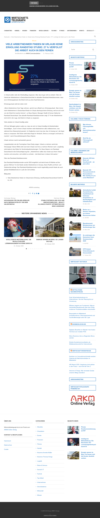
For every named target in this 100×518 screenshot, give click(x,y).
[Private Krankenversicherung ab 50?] (90, 66)
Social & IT (90, 30)
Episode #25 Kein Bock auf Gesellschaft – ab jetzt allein (89, 161)
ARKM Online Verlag (10, 429)
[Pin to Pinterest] (36, 193)
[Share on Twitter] (34, 193)
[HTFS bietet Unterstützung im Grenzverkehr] (75, 252)
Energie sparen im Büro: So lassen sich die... (44, 3)
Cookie (6, 449)
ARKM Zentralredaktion (33, 53)
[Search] (95, 36)
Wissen (24, 30)
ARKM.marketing (34, 187)
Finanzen (33, 30)
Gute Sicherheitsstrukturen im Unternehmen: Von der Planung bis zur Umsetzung (81, 299)
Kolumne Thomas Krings (44, 457)
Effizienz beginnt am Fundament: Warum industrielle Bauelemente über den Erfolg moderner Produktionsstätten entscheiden (82, 307)
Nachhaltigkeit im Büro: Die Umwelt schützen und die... (47, 6)
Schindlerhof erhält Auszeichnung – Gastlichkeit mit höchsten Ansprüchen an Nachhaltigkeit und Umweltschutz (89, 195)
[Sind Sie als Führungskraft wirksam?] (75, 141)
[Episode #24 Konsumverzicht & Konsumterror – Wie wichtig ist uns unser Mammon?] (75, 173)
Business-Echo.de (79, 324)
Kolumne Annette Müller (44, 452)
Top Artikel (40, 478)
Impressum (7, 441)
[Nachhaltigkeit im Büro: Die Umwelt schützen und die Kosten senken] (90, 107)
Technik (54, 30)
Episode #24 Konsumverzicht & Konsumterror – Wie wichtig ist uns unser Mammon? (89, 173)
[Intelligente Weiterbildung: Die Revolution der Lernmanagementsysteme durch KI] (18, 227)
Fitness (61, 30)
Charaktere (8, 30)
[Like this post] (30, 193)
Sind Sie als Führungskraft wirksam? (87, 140)
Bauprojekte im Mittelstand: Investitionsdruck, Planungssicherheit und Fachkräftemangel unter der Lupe (82, 315)
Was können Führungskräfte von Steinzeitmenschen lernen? (89, 128)
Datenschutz (8, 445)
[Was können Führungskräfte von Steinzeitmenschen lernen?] (75, 127)
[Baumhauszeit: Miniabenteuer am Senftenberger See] (75, 226)
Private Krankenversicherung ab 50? (75, 64)
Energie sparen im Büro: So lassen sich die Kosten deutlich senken (75, 93)
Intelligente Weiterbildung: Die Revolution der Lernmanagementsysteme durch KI (18, 241)
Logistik (39, 461)
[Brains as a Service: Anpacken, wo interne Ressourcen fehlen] (75, 213)
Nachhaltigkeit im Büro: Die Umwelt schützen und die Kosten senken (75, 107)
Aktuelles (40, 427)
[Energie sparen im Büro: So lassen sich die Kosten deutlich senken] (49, 227)
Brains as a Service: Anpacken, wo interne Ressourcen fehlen (89, 212)
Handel (17, 30)
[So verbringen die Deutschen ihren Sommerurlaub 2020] (75, 238)
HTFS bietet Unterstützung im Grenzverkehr (88, 251)
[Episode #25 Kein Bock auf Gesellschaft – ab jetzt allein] (75, 161)
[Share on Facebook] (32, 193)
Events (81, 30)
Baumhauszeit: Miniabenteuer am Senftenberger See (89, 225)
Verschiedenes (41, 486)
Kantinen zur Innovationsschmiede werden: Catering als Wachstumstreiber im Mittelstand (82, 358)
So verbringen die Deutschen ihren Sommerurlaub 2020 (89, 238)
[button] (40, 3)
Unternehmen (71, 30)
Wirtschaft (40, 491)
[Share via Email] (38, 193)
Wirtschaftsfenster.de (81, 351)
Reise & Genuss (43, 30)
